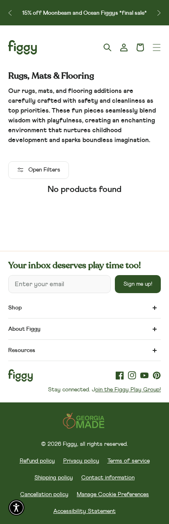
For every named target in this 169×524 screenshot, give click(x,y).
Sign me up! (137, 284)
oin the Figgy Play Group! (128, 390)
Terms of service (128, 461)
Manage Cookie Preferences (113, 494)
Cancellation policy (44, 494)
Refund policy (37, 461)
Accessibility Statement (84, 511)
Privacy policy (81, 461)
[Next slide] (159, 13)
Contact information (108, 478)
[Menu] (157, 47)
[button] (140, 47)
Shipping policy (53, 478)
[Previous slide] (10, 13)
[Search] (107, 47)
